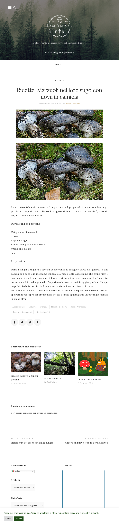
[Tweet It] (22, 322)
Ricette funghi (43, 312)
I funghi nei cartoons (89, 379)
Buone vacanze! (53, 378)
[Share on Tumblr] (37, 322)
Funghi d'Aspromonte (63, 52)
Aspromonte (18, 306)
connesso (27, 413)
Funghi (43, 306)
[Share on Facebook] (14, 322)
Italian (17, 471)
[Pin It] (30, 322)
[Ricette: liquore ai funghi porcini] (26, 362)
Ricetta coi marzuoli (22, 312)
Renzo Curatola (73, 103)
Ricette (59, 80)
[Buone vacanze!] (59, 363)
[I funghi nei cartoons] (93, 364)
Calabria (32, 306)
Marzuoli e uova (59, 306)
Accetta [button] (19, 518)
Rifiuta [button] (8, 518)
